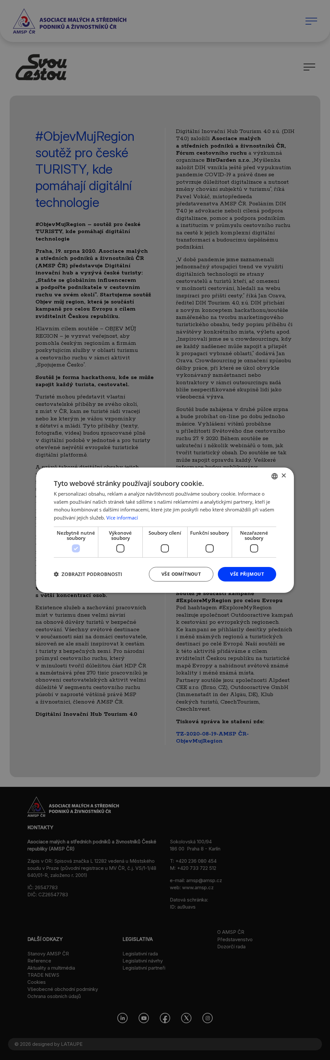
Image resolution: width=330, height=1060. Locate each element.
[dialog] (165, 530)
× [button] (283, 475)
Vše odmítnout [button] (181, 574)
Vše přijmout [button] (247, 574)
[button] (88, 574)
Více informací (122, 517)
